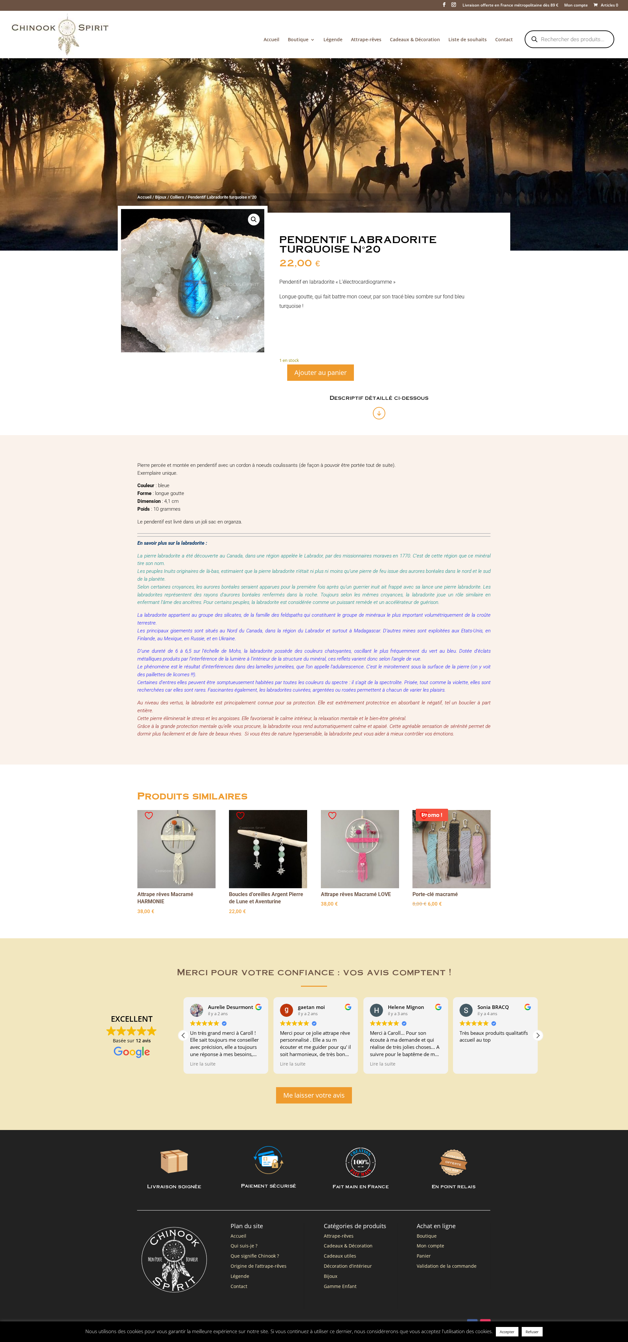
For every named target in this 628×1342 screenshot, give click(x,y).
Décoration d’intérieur (348, 1266)
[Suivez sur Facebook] (472, 1324)
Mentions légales (191, 1325)
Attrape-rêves (366, 40)
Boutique (298, 40)
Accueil (271, 40)
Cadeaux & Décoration (415, 40)
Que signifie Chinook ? (255, 1256)
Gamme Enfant (340, 1286)
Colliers (177, 197)
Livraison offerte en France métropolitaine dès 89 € (510, 5)
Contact (504, 40)
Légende (332, 40)
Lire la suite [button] (203, 1064)
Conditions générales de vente (241, 1325)
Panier (424, 1256)
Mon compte (576, 5)
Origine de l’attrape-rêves (259, 1266)
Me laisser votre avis (314, 1095)
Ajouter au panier (320, 372)
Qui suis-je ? (244, 1246)
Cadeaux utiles (340, 1256)
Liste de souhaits (467, 40)
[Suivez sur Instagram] (485, 1324)
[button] (254, 219)
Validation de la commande (447, 1266)
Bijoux (160, 197)
